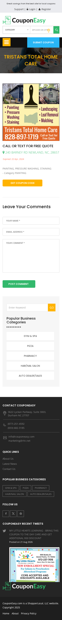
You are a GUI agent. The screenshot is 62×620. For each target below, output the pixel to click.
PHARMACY (30, 356)
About (15, 613)
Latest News (10, 463)
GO (52, 307)
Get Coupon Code (22, 183)
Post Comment (18, 284)
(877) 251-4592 (16, 423)
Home (6, 613)
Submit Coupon (43, 42)
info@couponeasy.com (21, 436)
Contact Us (9, 469)
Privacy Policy (28, 613)
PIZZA (30, 346)
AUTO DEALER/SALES (30, 375)
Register (46, 9)
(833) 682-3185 (16, 427)
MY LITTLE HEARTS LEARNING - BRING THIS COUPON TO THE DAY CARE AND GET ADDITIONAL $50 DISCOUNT (34, 536)
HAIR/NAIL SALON (30, 366)
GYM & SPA (30, 336)
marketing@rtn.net (19, 440)
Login (32, 9)
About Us (8, 458)
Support (19, 9)
